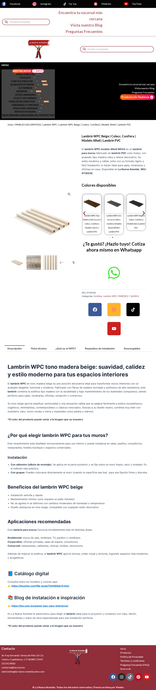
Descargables (12, 115)
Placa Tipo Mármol (25, 98)
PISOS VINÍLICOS (25, 74)
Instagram (45, 3)
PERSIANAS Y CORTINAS (25, 105)
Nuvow (28, 115)
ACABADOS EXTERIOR (22, 84)
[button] (69, 194)
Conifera (97, 296)
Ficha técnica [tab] (38, 348)
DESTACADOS (21, 71)
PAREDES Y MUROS (128, 296)
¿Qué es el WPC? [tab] (65, 348)
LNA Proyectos (43, 115)
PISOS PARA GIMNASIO (25, 108)
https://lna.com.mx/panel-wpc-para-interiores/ (39, 605)
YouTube (137, 3)
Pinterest (106, 3)
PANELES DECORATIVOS (22, 101)
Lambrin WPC (50, 124)
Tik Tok (72, 3)
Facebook (15, 3)
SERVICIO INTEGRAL (25, 112)
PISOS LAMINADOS (25, 94)
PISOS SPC (25, 78)
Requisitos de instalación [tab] (100, 348)
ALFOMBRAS (25, 88)
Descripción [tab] (14, 348)
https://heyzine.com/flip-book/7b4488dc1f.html (40, 585)
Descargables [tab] (132, 348)
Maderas (21, 91)
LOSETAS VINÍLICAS (22, 81)
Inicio (10, 124)
